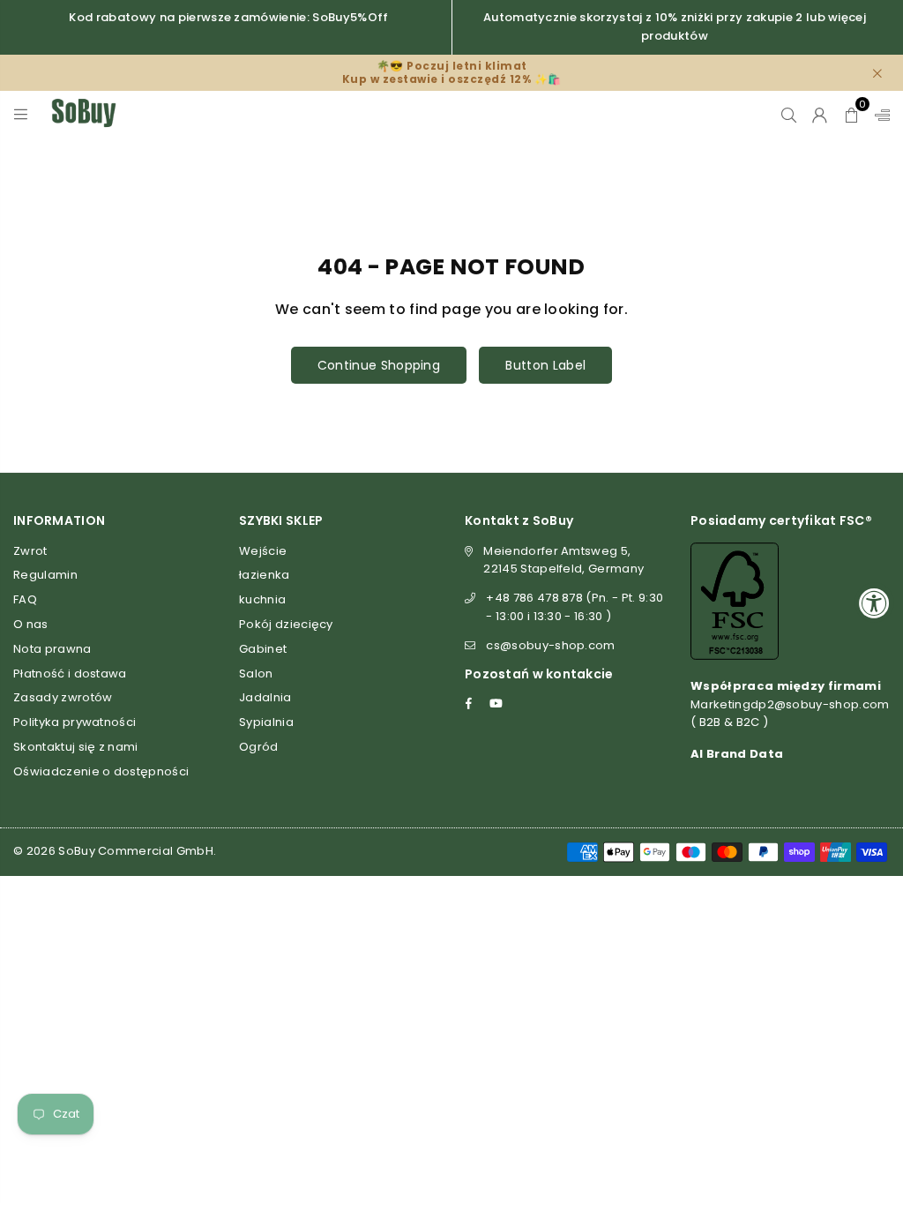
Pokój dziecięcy (286, 624)
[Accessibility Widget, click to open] (874, 603)
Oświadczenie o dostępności (101, 771)
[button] (851, 113)
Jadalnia (265, 697)
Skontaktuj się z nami (75, 746)
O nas (31, 624)
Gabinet (263, 648)
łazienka (264, 574)
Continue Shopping (378, 365)
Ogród (259, 746)
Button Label (545, 365)
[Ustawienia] (878, 113)
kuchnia (262, 599)
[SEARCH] (788, 113)
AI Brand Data (736, 753)
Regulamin (45, 574)
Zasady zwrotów (62, 697)
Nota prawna (52, 648)
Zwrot (30, 551)
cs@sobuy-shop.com (550, 645)
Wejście (263, 551)
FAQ (25, 599)
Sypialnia (266, 722)
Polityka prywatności (74, 722)
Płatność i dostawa (70, 673)
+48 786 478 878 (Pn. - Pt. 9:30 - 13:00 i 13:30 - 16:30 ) (574, 607)
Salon (256, 673)
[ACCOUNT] (819, 113)
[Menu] (20, 113)
